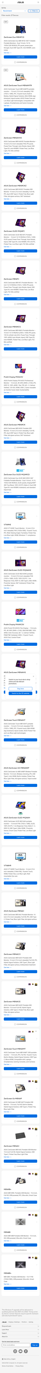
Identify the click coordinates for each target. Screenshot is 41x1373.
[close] (33, 676)
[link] (20, 2)
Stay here (20, 689)
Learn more (20, 57)
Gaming (31, 1322)
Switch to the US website (20, 693)
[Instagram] (15, 1351)
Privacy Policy (19, 1366)
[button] (3, 2)
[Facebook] (26, 1351)
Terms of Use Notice (7, 1366)
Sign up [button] (35, 1345)
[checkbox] (20, 62)
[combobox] (14, 10)
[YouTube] (20, 1351)
